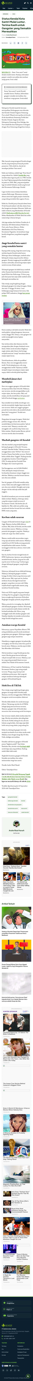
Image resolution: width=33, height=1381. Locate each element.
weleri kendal (25, 812)
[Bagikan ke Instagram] (14, 43)
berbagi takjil (25, 746)
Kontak (4, 1355)
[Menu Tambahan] (31, 3)
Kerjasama (20, 1346)
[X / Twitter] (7, 1370)
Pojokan (25, 8)
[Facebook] (14, 1370)
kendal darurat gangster (15, 804)
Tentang (4, 1346)
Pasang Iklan (20, 1358)
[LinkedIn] (18, 1370)
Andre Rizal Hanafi (16, 830)
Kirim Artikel (5, 1352)
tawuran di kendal (13, 812)
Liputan (10, 8)
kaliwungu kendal (13, 800)
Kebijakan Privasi (21, 1352)
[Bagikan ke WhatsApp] (10, 43)
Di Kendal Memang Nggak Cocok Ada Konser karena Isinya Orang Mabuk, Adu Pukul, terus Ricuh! (16, 777)
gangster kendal (12, 797)
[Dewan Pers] (10, 1366)
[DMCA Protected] (6, 1366)
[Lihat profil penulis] (16, 827)
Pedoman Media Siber (23, 1349)
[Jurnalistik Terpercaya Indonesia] (15, 1366)
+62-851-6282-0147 (9, 1338)
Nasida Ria (22, 175)
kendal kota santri (13, 808)
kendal (23, 800)
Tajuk (18, 8)
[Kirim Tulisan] (25, 3)
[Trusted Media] (3, 1366)
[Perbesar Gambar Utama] (16, 68)
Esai (4, 8)
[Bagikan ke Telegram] (18, 43)
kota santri (24, 808)
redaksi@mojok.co (9, 1336)
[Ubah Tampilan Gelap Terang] (28, 1376)
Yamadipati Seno (14, 788)
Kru (3, 1349)
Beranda (5, 14)
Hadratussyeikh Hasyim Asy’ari (17, 213)
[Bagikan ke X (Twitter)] (26, 43)
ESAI (28, 781)
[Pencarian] (28, 3)
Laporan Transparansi (23, 1355)
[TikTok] (11, 1370)
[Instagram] (3, 1370)
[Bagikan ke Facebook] (22, 43)
